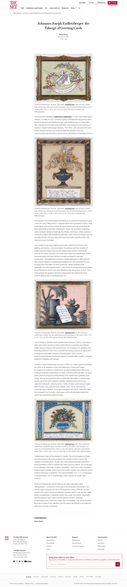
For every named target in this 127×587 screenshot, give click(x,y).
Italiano (60, 577)
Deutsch (68, 577)
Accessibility (50, 543)
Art (46, 8)
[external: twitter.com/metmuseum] (17, 561)
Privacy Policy (29, 583)
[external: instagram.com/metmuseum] (22, 561)
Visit (22, 8)
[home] (10, 13)
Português (44, 577)
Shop (73, 8)
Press (48, 549)
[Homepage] (13, 5)
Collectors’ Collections (63, 117)
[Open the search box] (79, 8)
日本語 (75, 577)
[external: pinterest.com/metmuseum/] (19, 561)
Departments (50, 540)
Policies (49, 546)
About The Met (51, 537)
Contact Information (41, 583)
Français (53, 577)
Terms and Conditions (17, 583)
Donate (91, 3)
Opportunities (102, 537)
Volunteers (101, 543)
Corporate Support (78, 546)
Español (36, 577)
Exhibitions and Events (34, 8)
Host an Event (76, 543)
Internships (101, 549)
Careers (100, 540)
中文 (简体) (89, 577)
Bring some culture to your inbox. (61, 557)
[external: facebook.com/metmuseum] (14, 561)
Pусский (98, 577)
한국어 (82, 577)
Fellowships (101, 546)
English (28, 577)
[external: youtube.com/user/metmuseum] (28, 561)
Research (65, 8)
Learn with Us (54, 8)
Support (75, 537)
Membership (101, 3)
